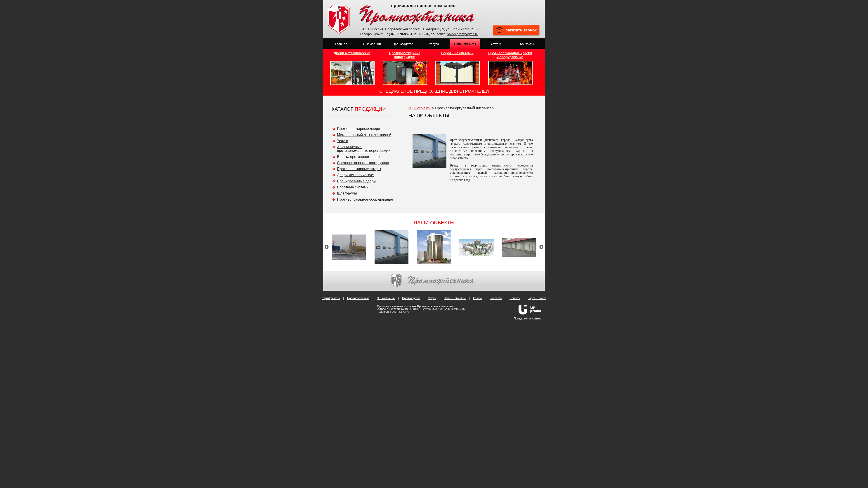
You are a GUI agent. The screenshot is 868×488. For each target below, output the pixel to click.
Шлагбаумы (347, 193)
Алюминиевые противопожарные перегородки (363, 148)
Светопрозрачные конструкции (363, 163)
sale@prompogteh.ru (462, 34)
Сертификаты (331, 298)
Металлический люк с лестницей (364, 135)
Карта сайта (537, 298)
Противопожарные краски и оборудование (510, 55)
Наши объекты (419, 108)
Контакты (496, 298)
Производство (411, 298)
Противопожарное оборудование (365, 199)
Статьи (477, 298)
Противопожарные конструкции (404, 55)
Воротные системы (457, 53)
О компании (386, 298)
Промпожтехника (358, 298)
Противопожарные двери (358, 129)
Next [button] (541, 247)
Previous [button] (326, 247)
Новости (514, 298)
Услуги (342, 141)
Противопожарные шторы (359, 169)
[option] (349, 247)
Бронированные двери (356, 181)
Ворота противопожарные (359, 157)
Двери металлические (352, 53)
